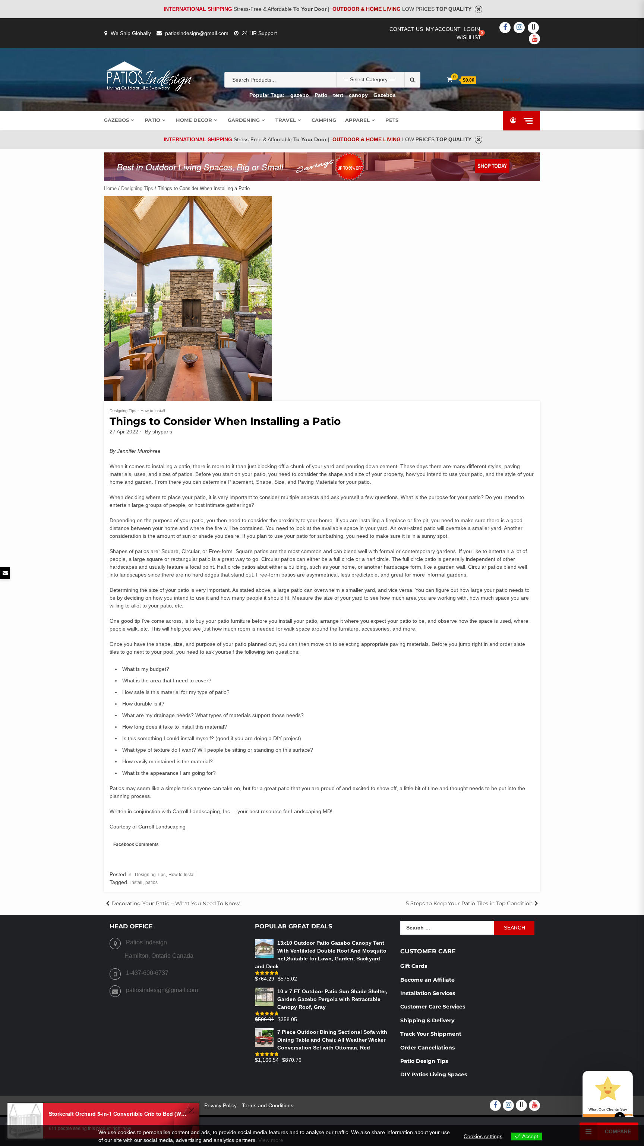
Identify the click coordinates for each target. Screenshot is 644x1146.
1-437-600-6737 (147, 973)
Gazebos (384, 95)
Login (472, 29)
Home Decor (194, 120)
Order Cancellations (428, 1047)
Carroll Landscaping (162, 827)
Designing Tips (137, 188)
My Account (443, 29)
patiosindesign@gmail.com (196, 33)
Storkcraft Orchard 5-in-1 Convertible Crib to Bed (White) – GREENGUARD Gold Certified (117, 1113)
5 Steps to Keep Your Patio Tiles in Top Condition (469, 903)
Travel (285, 120)
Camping (324, 120)
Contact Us (406, 29)
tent (338, 95)
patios (151, 882)
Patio (321, 95)
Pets (391, 120)
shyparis (162, 432)
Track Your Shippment (430, 1033)
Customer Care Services (432, 1006)
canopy (358, 95)
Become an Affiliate (428, 979)
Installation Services (427, 993)
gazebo (299, 95)
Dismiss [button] (478, 9)
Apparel (357, 120)
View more (270, 1140)
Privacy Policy (220, 1105)
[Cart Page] (449, 79)
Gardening (244, 120)
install (136, 882)
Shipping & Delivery (427, 1020)
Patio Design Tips (424, 1061)
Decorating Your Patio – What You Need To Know (175, 903)
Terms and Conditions (267, 1105)
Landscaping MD (311, 811)
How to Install (153, 410)
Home (110, 188)
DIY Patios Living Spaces (433, 1074)
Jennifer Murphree (139, 451)
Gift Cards (413, 966)
